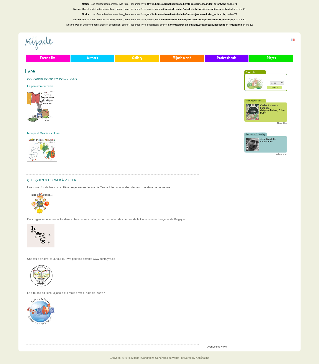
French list (47, 58)
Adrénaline (202, 357)
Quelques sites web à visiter (51, 180)
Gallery (137, 58)
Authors (92, 58)
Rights (271, 58)
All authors (281, 154)
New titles (282, 123)
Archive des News (217, 346)
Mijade (135, 357)
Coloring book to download (52, 79)
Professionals (226, 58)
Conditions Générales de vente (160, 357)
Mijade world (182, 58)
